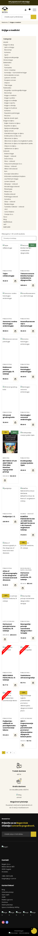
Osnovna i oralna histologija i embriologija (10, 323)
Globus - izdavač (27, 514)
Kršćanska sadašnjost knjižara (14, 176)
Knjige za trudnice (10, 108)
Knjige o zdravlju (10, 105)
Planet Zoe (8, 192)
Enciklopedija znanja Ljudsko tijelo (26, 463)
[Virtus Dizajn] (19, 933)
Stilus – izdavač (9, 202)
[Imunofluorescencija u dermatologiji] (33, 331)
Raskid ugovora (7, 900)
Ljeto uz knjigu (9, 47)
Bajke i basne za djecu (12, 123)
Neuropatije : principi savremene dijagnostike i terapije (26, 628)
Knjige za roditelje (10, 101)
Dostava (5, 902)
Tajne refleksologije (8, 275)
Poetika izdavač (9, 194)
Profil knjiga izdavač (11, 197)
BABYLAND (7, 227)
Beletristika (7, 63)
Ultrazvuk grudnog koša (9, 416)
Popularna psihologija (12, 113)
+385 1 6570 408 (7, 876)
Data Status (8, 159)
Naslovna (5, 22)
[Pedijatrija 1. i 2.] (15, 522)
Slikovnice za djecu (11, 138)
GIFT (5, 224)
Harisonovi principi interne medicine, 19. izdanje (9, 627)
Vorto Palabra (9, 212)
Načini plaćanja (7, 905)
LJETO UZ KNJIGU (8, 621)
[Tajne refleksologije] (15, 281)
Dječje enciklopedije (11, 57)
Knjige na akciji (9, 45)
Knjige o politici (9, 98)
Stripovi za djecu (10, 146)
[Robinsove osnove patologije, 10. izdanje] (15, 379)
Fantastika (8, 68)
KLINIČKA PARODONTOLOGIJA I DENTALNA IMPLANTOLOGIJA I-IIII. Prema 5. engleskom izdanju (27, 523)
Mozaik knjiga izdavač (12, 186)
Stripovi (7, 83)
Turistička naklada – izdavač (14, 207)
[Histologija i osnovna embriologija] (33, 425)
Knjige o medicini (10, 95)
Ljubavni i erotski (10, 78)
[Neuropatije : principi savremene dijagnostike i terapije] (33, 638)
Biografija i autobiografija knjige (15, 90)
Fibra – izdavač (9, 161)
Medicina (6, 458)
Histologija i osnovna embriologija (25, 417)
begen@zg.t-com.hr (9, 879)
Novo (5, 217)
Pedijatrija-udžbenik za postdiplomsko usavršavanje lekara (9, 725)
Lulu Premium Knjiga (11, 179)
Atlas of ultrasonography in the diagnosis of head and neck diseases (10, 575)
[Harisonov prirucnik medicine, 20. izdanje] (22, 588)
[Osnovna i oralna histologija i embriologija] (15, 331)
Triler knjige (8, 85)
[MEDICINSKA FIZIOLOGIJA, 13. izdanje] (15, 685)
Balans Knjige (9, 154)
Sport (6, 55)
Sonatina (7, 199)
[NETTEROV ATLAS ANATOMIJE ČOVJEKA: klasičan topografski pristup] (5, 480)
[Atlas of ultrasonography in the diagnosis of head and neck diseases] (15, 585)
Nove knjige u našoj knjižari (26, 569)
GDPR (3, 897)
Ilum (5, 171)
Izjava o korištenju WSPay (10, 907)
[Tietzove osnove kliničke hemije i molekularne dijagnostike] (33, 285)
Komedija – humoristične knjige (15, 73)
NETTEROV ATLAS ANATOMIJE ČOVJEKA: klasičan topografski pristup (10, 466)
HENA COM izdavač (11, 169)
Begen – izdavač (10, 156)
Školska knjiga (9, 204)
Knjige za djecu (9, 121)
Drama (6, 65)
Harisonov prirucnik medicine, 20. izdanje (25, 576)
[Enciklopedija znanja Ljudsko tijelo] (33, 470)
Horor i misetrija (9, 70)
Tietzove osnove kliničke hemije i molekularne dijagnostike (27, 277)
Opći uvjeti (5, 895)
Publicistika (7, 88)
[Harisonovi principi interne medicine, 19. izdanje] (5, 639)
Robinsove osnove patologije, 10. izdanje (8, 370)
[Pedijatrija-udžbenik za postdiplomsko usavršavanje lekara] (15, 735)
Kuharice (7, 52)
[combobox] (16, 17)
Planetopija (8, 189)
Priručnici (7, 116)
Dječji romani (9, 131)
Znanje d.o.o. (8, 214)
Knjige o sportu (9, 103)
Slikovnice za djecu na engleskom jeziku (18, 141)
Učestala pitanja (7, 892)
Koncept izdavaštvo (11, 174)
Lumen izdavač (9, 181)
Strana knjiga (8, 60)
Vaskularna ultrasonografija (27, 676)
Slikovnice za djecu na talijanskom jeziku (18, 143)
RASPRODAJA (8, 222)
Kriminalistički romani (11, 75)
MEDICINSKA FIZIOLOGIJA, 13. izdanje (9, 677)
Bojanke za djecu (10, 126)
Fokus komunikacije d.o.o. (13, 164)
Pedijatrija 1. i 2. (9, 516)
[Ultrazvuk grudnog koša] (15, 422)
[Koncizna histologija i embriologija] (33, 377)
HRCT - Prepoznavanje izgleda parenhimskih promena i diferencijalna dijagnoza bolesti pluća (26, 729)
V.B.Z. (6, 209)
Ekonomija (8, 50)
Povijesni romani (10, 80)
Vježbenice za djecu (11, 149)
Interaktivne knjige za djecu (14, 133)
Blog (5, 219)
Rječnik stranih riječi (11, 118)
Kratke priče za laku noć (12, 136)
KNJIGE (6, 42)
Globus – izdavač (10, 166)
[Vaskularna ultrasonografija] (33, 683)
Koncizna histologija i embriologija (25, 369)
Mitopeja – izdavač (11, 184)
